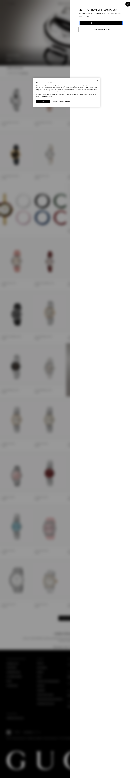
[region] (66, 92)
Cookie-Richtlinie (46, 96)
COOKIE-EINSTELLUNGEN (61, 101)
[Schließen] (97, 80)
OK (43, 101)
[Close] (127, 4)
